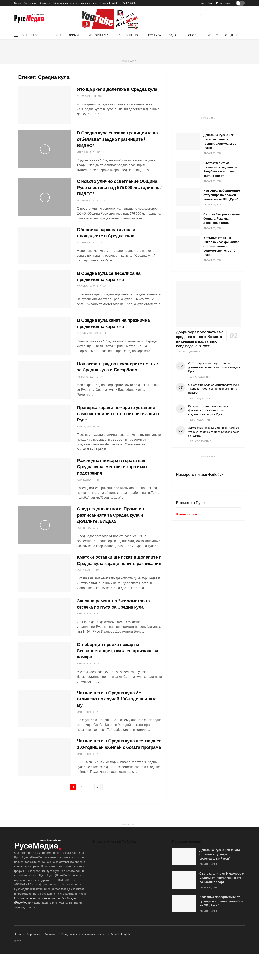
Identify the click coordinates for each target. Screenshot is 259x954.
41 (98, 528)
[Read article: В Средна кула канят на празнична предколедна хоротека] (44, 336)
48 (101, 376)
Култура (154, 35)
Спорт (193, 35)
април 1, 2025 (84, 95)
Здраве (175, 35)
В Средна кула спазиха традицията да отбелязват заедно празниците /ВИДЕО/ (117, 139)
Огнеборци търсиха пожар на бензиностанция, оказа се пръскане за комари (117, 651)
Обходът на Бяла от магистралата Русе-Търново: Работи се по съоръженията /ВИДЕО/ (214, 388)
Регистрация (223, 3)
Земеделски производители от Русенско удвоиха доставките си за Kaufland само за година (214, 431)
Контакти (45, 3)
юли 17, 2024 (84, 479)
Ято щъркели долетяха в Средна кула (117, 89)
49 (104, 332)
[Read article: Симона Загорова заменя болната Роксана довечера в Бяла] (188, 221)
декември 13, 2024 (87, 332)
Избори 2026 (98, 35)
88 (98, 613)
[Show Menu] (16, 35)
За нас (18, 3)
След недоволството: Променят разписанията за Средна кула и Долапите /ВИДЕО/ (111, 515)
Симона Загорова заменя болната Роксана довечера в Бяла (222, 218)
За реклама (30, 3)
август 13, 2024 (85, 376)
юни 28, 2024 (84, 613)
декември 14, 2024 (87, 286)
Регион (55, 35)
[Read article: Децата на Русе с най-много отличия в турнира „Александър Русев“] (188, 141)
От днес (231, 35)
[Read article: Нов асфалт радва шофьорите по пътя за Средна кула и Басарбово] (44, 380)
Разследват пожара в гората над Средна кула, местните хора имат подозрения (112, 467)
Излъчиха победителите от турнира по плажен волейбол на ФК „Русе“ (221, 195)
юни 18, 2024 (84, 663)
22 (98, 711)
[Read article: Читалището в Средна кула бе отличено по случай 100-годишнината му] (44, 709)
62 (104, 286)
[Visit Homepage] (29, 19)
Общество (30, 35)
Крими (73, 35)
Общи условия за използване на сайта (75, 3)
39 (98, 426)
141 (105, 200)
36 (98, 663)
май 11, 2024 (84, 711)
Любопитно (128, 35)
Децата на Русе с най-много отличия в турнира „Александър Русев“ (219, 854)
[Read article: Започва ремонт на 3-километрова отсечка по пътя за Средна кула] (44, 617)
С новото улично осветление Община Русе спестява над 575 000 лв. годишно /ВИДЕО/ (119, 187)
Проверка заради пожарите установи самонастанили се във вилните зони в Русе (118, 414)
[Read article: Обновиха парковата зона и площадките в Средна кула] (44, 245)
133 (100, 95)
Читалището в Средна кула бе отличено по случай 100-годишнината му (117, 699)
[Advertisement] (129, 48)
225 (101, 242)
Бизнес (212, 35)
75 (98, 753)
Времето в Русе (186, 514)
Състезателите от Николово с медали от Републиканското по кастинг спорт (221, 878)
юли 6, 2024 (83, 570)
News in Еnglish (109, 3)
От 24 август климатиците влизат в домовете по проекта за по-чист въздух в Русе (214, 367)
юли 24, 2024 (84, 426)
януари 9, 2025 (85, 242)
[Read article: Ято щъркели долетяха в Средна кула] (44, 105)
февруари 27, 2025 (87, 200)
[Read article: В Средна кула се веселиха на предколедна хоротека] (44, 289)
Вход (210, 3)
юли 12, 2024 (84, 528)
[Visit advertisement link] (110, 19)
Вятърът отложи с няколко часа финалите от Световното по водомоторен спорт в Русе (221, 246)
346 (98, 152)
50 (98, 479)
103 (97, 570)
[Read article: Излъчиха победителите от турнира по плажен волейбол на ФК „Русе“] (188, 197)
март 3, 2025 (84, 152)
